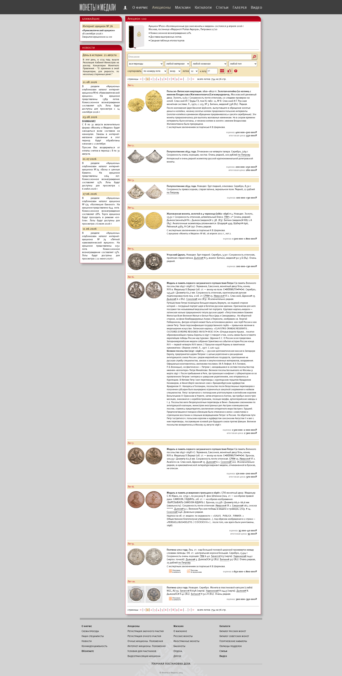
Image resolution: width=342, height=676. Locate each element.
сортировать (135, 71)
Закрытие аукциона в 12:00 (98, 33)
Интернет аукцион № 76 (98, 26)
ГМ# (226, 216)
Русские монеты (183, 636)
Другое (177, 656)
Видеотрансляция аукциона (144, 656)
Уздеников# (240, 556)
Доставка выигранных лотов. (166, 36)
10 (181, 79)
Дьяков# (198, 257)
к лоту (203, 71)
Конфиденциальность (94, 646)
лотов (186, 71)
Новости (87, 641)
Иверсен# (219, 295)
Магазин (183, 7)
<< (141, 79)
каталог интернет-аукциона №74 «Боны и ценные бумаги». (101, 169)
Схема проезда (90, 631)
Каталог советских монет (234, 636)
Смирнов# (237, 505)
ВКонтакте (88, 651)
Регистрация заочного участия (146, 631)
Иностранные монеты (186, 641)
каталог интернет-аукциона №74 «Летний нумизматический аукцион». (101, 239)
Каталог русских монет (232, 631)
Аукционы (161, 7)
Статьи (222, 7)
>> (193, 79)
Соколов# (191, 299)
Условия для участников (142, 651)
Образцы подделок (230, 646)
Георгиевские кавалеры (233, 641)
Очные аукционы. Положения (145, 641)
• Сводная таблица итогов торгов (166, 40)
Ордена (177, 651)
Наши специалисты (93, 636)
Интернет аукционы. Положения (147, 646)
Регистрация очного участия (144, 636)
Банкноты (179, 646)
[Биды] (229, 71)
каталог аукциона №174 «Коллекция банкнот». (101, 203)
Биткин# (224, 559)
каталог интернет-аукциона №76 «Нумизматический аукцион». (101, 92)
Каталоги (203, 7)
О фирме (140, 7)
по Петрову (244, 154)
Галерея (240, 7)
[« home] (97, 6)
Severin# (216, 556)
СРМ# (206, 295)
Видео (256, 7)
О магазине (180, 631)
